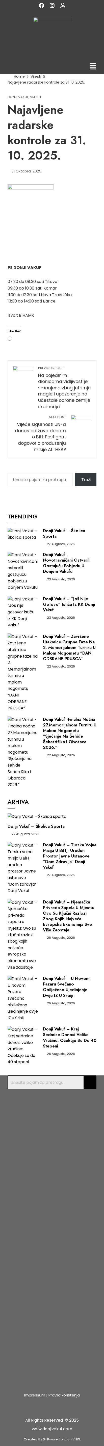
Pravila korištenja (64, 1395)
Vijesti (35, 97)
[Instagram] (52, 5)
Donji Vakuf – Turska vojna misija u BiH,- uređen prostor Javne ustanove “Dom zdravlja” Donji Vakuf (69, 856)
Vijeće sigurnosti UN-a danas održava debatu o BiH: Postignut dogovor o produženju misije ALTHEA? (40, 433)
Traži (86, 480)
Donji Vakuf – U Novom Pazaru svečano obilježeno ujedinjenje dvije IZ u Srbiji (66, 986)
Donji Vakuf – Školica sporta (64, 533)
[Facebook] (41, 5)
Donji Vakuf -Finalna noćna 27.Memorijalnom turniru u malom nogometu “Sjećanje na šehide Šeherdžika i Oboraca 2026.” (69, 733)
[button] (93, 67)
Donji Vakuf (18, 97)
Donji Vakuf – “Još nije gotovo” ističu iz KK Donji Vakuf (69, 604)
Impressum (34, 1395)
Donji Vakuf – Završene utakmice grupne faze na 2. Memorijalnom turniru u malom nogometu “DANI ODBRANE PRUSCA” (69, 647)
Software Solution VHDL (62, 1439)
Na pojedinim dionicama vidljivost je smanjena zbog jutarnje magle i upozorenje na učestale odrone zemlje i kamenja (64, 388)
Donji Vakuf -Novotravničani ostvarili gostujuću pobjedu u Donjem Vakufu (66, 562)
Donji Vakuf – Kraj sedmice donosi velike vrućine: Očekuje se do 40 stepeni (69, 1037)
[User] (62, 5)
